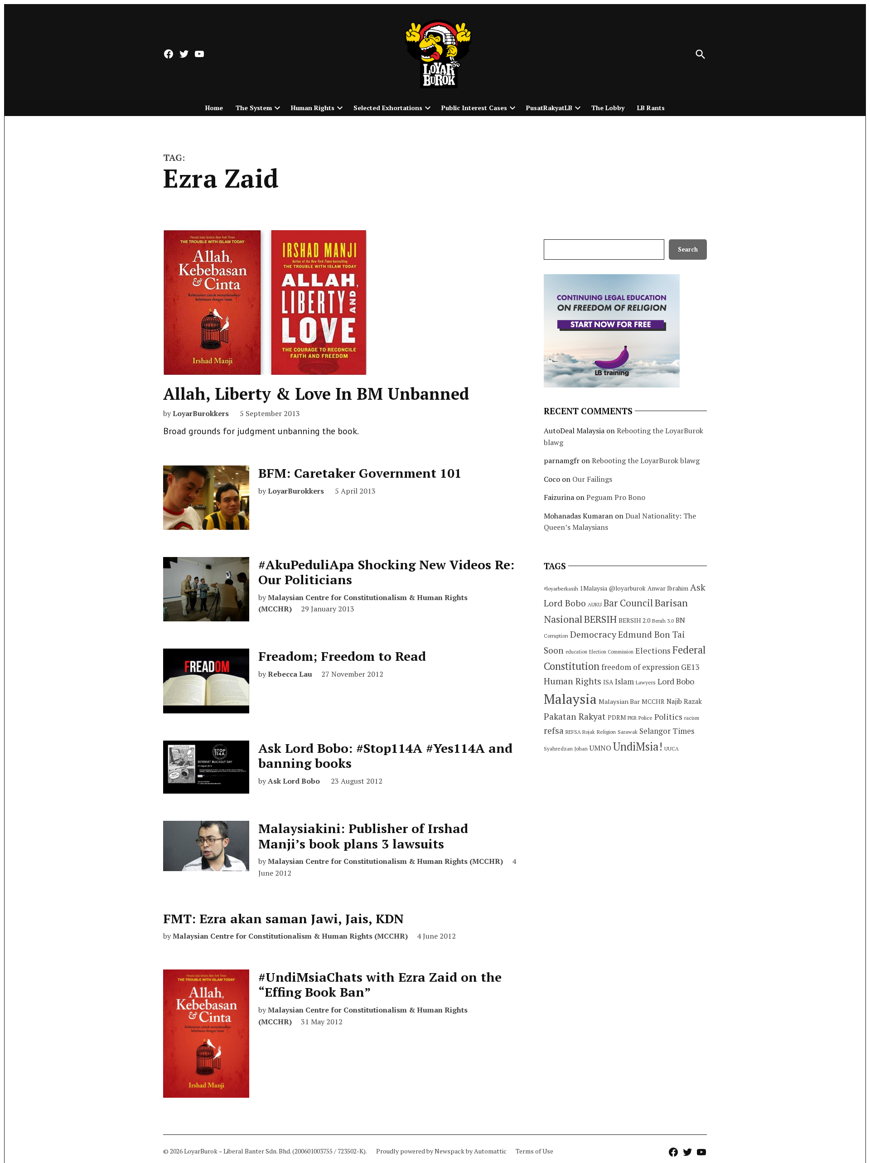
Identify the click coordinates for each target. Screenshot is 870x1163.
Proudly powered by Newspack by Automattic (441, 1151)
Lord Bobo (675, 681)
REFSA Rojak (580, 731)
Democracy (593, 634)
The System (254, 107)
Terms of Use (534, 1151)
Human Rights (312, 107)
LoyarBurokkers (201, 413)
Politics (668, 716)
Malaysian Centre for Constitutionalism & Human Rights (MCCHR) (385, 861)
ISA (608, 682)
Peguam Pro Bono (615, 497)
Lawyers (646, 682)
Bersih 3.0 (663, 621)
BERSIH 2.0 (634, 620)
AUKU (595, 604)
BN (680, 620)
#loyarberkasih (561, 588)
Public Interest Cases (474, 107)
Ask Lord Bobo (294, 781)
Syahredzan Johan (566, 748)
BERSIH (600, 618)
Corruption (556, 636)
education (576, 652)
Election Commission (611, 652)
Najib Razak (684, 701)
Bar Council (628, 603)
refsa (554, 731)
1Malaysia (593, 588)
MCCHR (653, 702)
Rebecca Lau (290, 674)
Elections (653, 650)
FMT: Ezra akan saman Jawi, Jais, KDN (283, 918)
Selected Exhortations (387, 107)
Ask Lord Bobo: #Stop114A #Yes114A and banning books (385, 756)
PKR (632, 717)
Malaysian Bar (619, 701)
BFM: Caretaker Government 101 (360, 473)
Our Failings (592, 479)
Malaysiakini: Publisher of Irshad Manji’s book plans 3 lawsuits (363, 836)
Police (645, 717)
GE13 (690, 667)
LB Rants (651, 107)
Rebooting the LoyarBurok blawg (646, 460)
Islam (624, 681)
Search (688, 249)
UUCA (671, 748)
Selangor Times (666, 731)
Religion (606, 731)
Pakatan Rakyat (575, 716)
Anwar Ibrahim (668, 588)
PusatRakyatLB (549, 107)
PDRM (617, 717)
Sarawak (628, 731)
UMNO (600, 748)
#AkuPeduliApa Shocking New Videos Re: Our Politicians (386, 572)
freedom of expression (640, 667)
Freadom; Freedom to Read (342, 656)
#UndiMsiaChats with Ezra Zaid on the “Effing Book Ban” (380, 985)
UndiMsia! (637, 746)
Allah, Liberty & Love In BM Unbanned (316, 393)
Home (214, 107)
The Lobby (607, 107)
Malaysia (570, 698)
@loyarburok (627, 588)
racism (691, 717)
